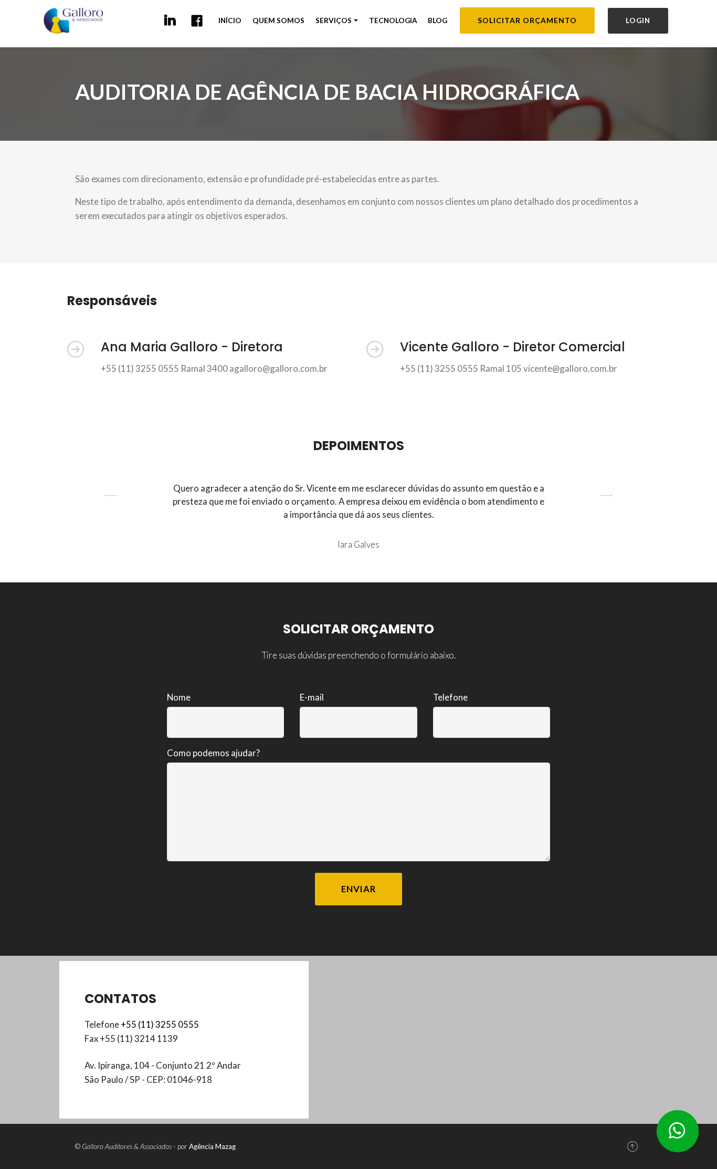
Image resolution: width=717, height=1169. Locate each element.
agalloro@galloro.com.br (278, 368)
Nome (179, 697)
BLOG (437, 20)
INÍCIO (229, 20)
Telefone (450, 697)
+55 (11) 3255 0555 (160, 1024)
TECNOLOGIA (393, 20)
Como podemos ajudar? (213, 752)
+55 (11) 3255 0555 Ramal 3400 (164, 368)
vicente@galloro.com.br (570, 368)
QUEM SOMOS (278, 20)
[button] (111, 516)
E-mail (312, 697)
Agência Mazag (212, 1146)
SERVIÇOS (333, 20)
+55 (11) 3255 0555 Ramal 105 (461, 368)
